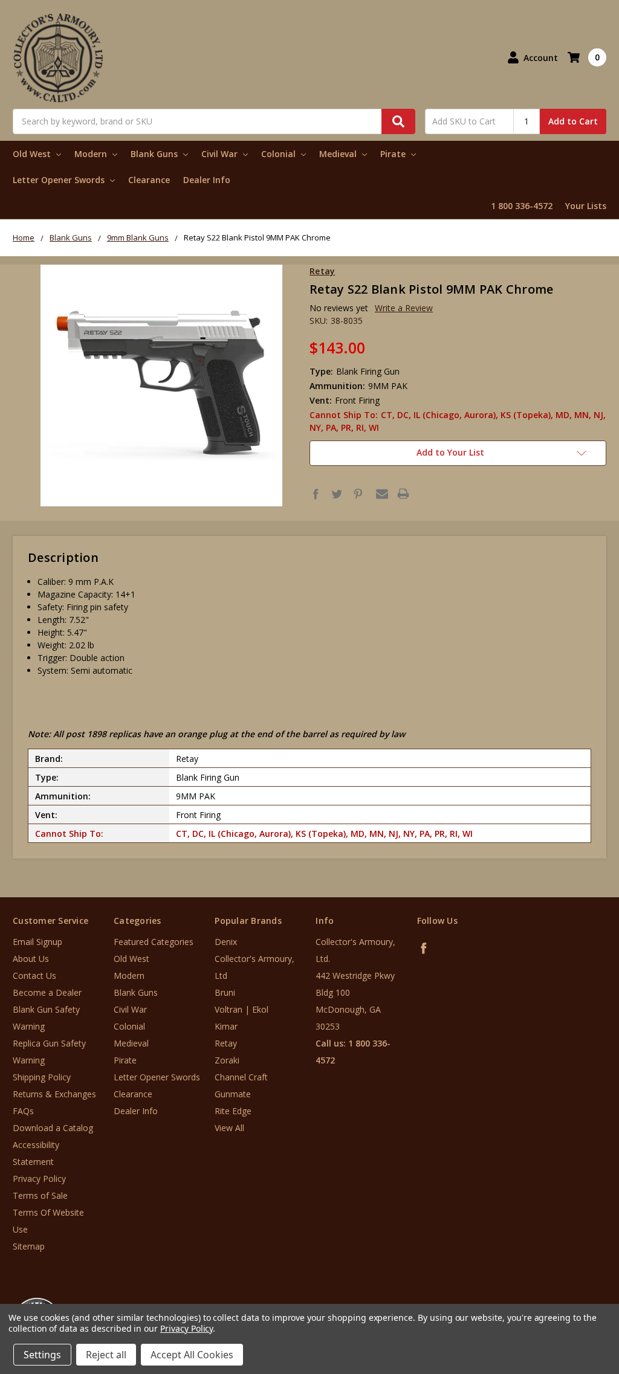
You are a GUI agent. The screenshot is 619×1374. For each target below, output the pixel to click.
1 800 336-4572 (522, 205)
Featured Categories (153, 941)
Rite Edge (233, 1111)
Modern (91, 154)
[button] (569, 1301)
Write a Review (404, 308)
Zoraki (227, 1060)
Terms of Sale (40, 1195)
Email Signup (37, 941)
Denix (226, 941)
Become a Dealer (47, 992)
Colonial (279, 154)
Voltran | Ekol (241, 1009)
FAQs (23, 1111)
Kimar (226, 1026)
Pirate (394, 154)
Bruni (225, 992)
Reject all (106, 1354)
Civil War (220, 154)
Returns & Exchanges (54, 1094)
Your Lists (585, 205)
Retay (226, 1043)
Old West (33, 154)
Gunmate (233, 1094)
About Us (31, 958)
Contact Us (34, 975)
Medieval (339, 154)
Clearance (149, 179)
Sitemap (29, 1246)
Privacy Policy (39, 1178)
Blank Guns (155, 154)
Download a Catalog (53, 1128)
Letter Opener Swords (60, 179)
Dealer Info (206, 179)
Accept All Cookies (192, 1354)
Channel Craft (241, 1077)
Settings (42, 1354)
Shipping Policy (42, 1077)
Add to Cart (573, 121)
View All (229, 1128)
